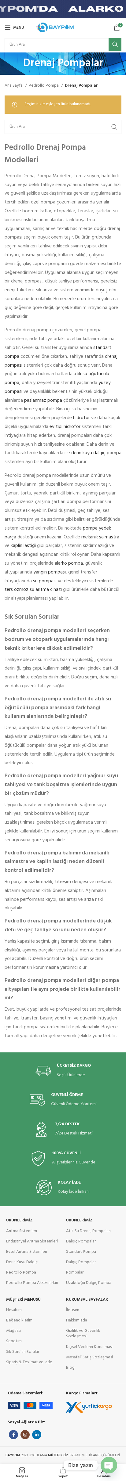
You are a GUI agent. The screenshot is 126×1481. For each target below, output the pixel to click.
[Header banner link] (54, 9)
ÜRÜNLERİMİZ (19, 1220)
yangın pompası (49, 572)
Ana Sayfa (14, 85)
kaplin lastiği (23, 546)
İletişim (72, 1310)
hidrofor (81, 418)
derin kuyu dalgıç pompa (96, 453)
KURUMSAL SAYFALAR (87, 1299)
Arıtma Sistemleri (21, 1231)
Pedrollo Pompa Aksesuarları (32, 1282)
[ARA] (115, 44)
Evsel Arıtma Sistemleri (26, 1251)
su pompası (45, 581)
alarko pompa (69, 563)
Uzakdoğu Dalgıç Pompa (88, 1282)
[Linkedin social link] (36, 1434)
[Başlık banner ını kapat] (118, 9)
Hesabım (14, 1310)
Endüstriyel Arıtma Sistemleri (32, 1241)
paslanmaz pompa (43, 400)
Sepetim (14, 1341)
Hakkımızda (76, 1320)
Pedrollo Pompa (44, 85)
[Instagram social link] (25, 1434)
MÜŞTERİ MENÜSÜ (23, 1299)
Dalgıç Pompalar (81, 1241)
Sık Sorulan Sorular (22, 1351)
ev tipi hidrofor (65, 427)
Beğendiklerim (19, 1320)
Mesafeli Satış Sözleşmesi (89, 1357)
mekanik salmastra (100, 537)
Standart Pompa (81, 1251)
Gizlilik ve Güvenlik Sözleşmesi (83, 1333)
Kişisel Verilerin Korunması (89, 1346)
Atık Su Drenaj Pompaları (88, 1231)
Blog (70, 1367)
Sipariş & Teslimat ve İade (29, 1362)
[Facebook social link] (13, 1434)
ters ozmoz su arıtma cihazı (33, 590)
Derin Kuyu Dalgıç (22, 1262)
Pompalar (74, 1272)
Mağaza (13, 1330)
